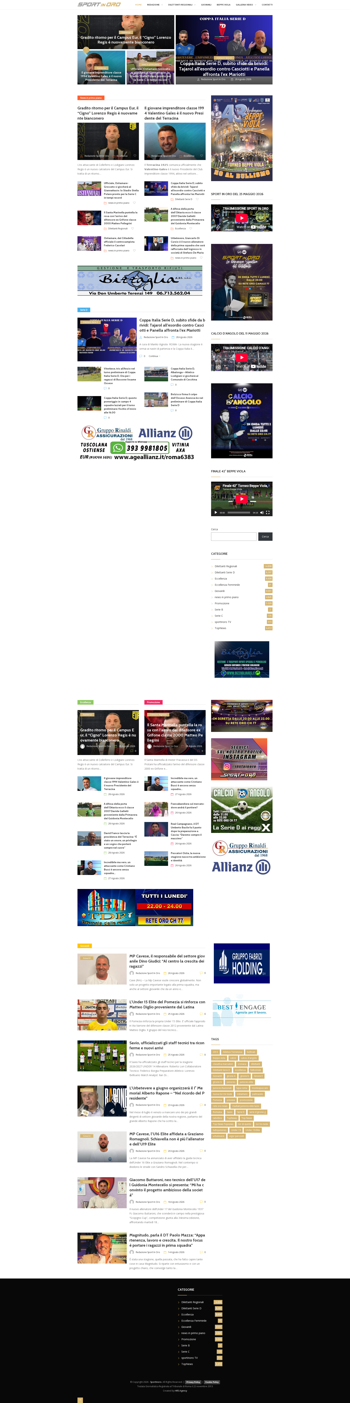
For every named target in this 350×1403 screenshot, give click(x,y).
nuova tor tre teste (222, 1094)
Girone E (258, 1076)
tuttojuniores (219, 1130)
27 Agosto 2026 (116, 878)
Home (138, 4)
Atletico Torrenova (232, 1052)
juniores (231, 1082)
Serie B (219, 609)
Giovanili (206, 4)
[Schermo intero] (268, 512)
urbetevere (218, 1136)
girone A (231, 1076)
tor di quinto (244, 1124)
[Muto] (262, 512)
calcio (233, 1058)
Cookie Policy (212, 1382)
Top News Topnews (223, 1124)
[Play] (216, 512)
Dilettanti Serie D (224, 58)
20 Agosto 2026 (176, 1151)
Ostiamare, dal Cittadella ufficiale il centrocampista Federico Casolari (119, 241)
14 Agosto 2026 (176, 1252)
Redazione (153, 4)
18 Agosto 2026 (176, 1202)
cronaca (242, 1064)
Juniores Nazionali (222, 1088)
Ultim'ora (87, 1045)
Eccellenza (126, 32)
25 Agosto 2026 (176, 1013)
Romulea (217, 1112)
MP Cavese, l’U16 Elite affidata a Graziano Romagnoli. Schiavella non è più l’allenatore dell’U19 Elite (166, 1139)
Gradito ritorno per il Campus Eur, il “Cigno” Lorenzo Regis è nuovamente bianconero (126, 40)
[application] (242, 499)
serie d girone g (257, 1112)
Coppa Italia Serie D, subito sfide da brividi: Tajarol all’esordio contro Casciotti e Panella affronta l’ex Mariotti (224, 68)
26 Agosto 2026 (183, 812)
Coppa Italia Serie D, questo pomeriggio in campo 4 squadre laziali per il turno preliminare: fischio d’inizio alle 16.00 (120, 405)
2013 (215, 1052)
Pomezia (217, 1100)
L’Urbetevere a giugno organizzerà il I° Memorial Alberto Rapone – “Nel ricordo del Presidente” (167, 1093)
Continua (153, 356)
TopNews (220, 628)
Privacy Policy (193, 1382)
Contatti (267, 4)
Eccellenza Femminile (227, 584)
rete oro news (220, 1106)
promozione (246, 1100)
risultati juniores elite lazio (245, 1106)
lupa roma (241, 1088)
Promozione (222, 603)
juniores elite (246, 1082)
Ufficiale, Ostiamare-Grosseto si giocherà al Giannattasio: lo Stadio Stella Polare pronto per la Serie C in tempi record (150, 74)
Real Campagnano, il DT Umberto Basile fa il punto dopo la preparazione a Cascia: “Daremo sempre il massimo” (186, 831)
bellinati (251, 1052)
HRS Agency (181, 1390)
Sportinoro (156, 1382)
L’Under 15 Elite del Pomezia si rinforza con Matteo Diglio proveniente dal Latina (167, 1004)
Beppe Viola (223, 4)
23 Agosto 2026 (176, 1105)
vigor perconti (236, 1136)
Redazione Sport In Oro (213, 79)
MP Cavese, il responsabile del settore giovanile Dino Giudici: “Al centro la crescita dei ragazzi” (167, 961)
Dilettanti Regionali (180, 4)
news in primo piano (150, 64)
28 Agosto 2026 (184, 337)
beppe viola (219, 1058)
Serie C (219, 615)
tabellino (217, 1118)
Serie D (240, 1112)
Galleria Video (244, 4)
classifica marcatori (223, 1064)
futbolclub (255, 1070)
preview (231, 1100)
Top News (247, 1118)
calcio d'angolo (249, 1058)
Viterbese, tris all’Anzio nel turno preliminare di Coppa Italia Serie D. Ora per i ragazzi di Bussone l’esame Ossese (120, 376)
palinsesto (257, 1094)
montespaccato (260, 1088)
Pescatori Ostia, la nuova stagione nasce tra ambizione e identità (188, 856)
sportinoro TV (223, 622)
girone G (217, 1082)
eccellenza (240, 1070)
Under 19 (236, 1130)
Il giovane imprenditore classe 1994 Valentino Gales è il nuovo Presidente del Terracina (101, 76)
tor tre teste (262, 1124)
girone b (244, 1076)
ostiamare (242, 1094)
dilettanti (255, 1064)
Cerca (214, 529)
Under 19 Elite (253, 1130)
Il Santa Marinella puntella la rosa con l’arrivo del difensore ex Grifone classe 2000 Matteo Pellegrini (175, 732)
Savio (229, 1112)
